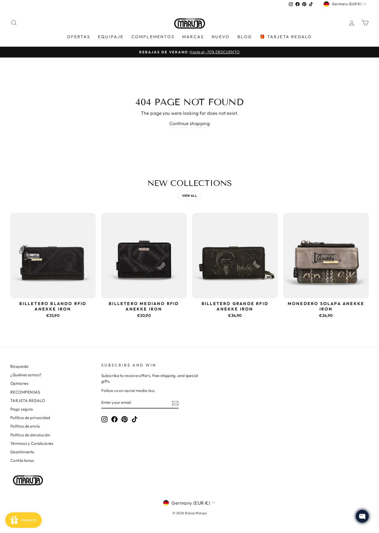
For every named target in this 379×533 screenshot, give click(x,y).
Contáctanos (22, 460)
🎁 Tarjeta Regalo (286, 36)
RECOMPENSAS (25, 392)
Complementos (153, 36)
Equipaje (111, 36)
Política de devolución (30, 434)
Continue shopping (189, 123)
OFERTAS (78, 36)
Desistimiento (22, 451)
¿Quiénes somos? (26, 374)
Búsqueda (19, 366)
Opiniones (19, 383)
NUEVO (221, 36)
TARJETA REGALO (27, 400)
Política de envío (25, 426)
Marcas (193, 36)
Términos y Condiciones (31, 443)
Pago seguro (21, 409)
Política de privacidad (30, 417)
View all (189, 196)
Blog (244, 36)
